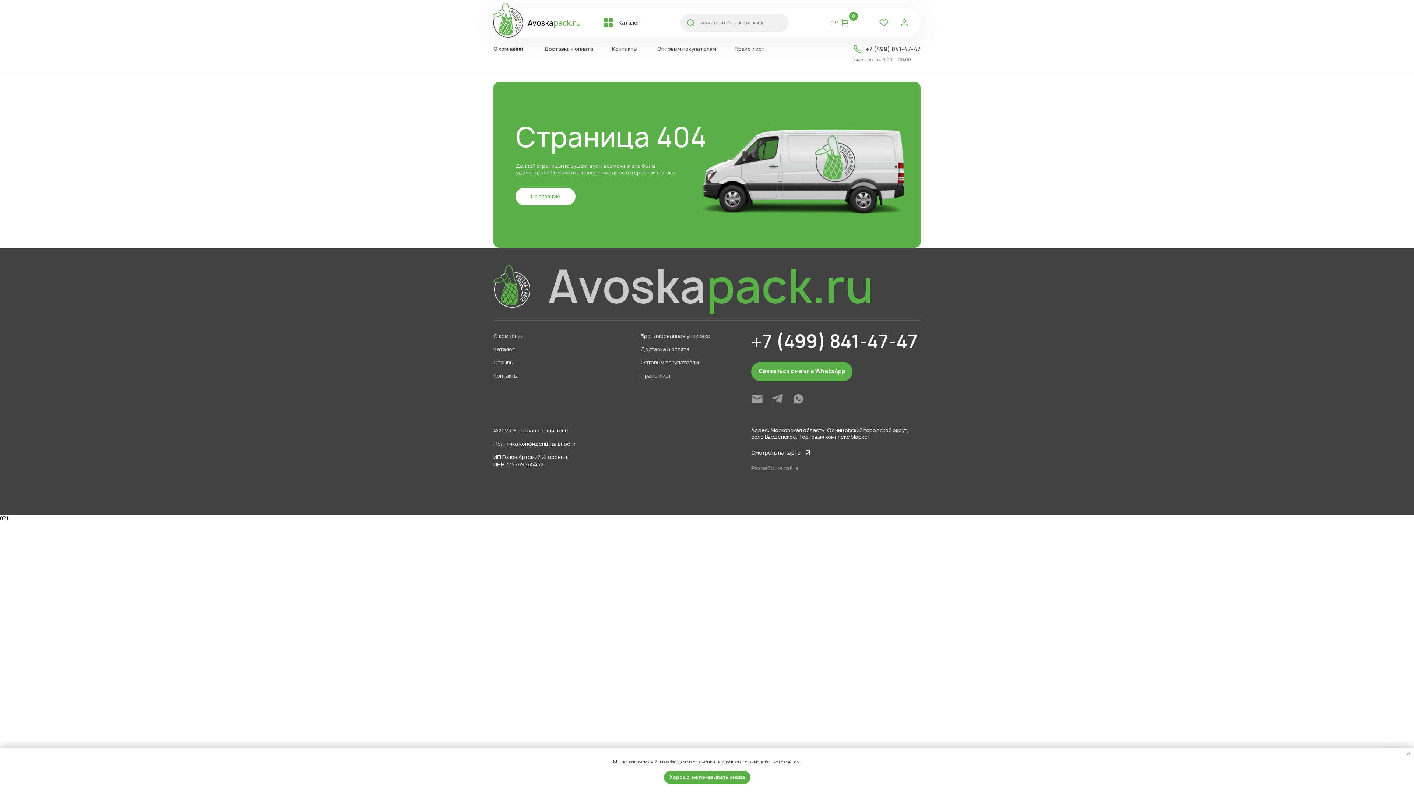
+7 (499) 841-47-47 (893, 49)
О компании (508, 335)
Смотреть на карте (776, 452)
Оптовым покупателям (670, 362)
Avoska (554, 23)
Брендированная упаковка (675, 335)
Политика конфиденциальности (534, 443)
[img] (757, 399)
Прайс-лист (656, 375)
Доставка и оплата (665, 349)
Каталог (504, 349)
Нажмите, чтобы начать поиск (730, 23)
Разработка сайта (775, 467)
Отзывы (503, 362)
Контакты (505, 375)
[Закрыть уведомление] (1408, 753)
